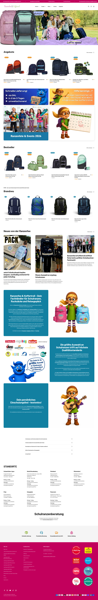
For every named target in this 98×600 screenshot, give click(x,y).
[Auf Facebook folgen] (4, 590)
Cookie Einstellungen (27, 564)
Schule (36, 6)
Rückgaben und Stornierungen (29, 569)
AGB (24, 559)
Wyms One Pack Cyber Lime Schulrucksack (60, 218)
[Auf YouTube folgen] (10, 590)
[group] (49, 27)
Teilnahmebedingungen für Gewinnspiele (28, 567)
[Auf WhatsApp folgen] (16, 590)
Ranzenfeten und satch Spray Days (10, 573)
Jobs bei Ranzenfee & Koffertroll (10, 551)
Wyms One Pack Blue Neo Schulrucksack (13, 218)
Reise (49, 6)
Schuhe (55, 6)
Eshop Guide (14, 595)
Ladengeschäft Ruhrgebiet (9, 567)
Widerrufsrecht (26, 555)
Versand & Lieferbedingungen (29, 551)
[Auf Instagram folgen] (7, 590)
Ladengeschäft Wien (8, 569)
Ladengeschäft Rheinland (9, 560)
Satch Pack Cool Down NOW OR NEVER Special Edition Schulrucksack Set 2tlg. (82, 176)
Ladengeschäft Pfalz (8, 564)
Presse (5, 577)
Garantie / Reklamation (28, 549)
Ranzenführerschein (8, 571)
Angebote (61, 6)
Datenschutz (26, 557)
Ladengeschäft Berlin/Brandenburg (8, 558)
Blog (4, 575)
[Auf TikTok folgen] (13, 590)
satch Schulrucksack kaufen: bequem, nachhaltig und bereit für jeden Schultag (16, 274)
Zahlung (25, 553)
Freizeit (42, 6)
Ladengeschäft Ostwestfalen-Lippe (10, 554)
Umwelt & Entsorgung (27, 562)
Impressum (6, 579)
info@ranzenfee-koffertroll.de (49, 556)
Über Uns (5, 549)
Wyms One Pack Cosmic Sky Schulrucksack (37, 218)
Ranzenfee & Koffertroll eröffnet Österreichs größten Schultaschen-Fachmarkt (80, 258)
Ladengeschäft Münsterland (9, 562)
